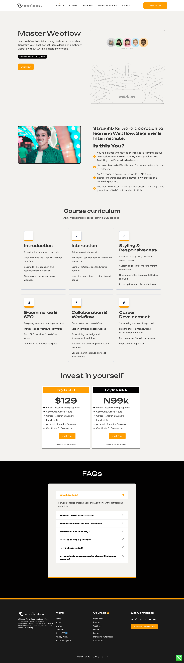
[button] (92, 495)
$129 (66, 400)
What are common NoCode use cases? (81, 523)
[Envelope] (154, 619)
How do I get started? (71, 548)
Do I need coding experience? (75, 540)
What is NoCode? (69, 495)
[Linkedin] (145, 619)
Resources (87, 5)
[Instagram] (141, 619)
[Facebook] (136, 619)
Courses (73, 5)
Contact (126, 5)
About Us (59, 5)
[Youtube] (150, 619)
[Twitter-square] (132, 619)
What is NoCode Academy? (74, 532)
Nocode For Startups (107, 5)
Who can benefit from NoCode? (77, 515)
